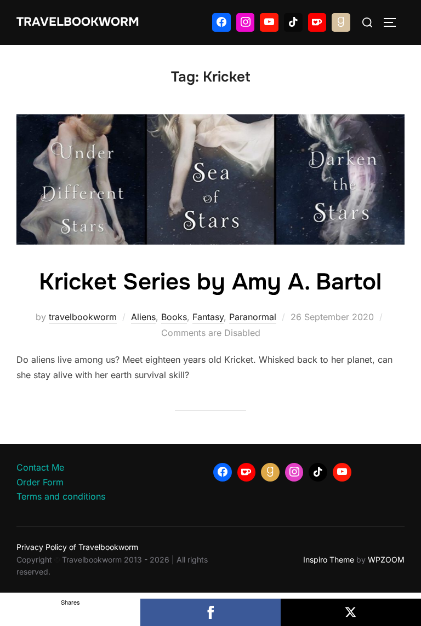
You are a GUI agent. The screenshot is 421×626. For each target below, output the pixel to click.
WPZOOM (386, 559)
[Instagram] (246, 22)
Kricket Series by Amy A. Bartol (210, 282)
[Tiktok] (293, 22)
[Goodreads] (341, 22)
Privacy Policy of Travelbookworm (77, 547)
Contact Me (40, 467)
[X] (351, 612)
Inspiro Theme (328, 559)
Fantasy (208, 316)
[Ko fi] (317, 22)
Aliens (143, 316)
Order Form (40, 482)
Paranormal (252, 316)
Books (174, 316)
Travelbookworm (77, 22)
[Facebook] (221, 22)
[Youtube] (269, 22)
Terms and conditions (60, 496)
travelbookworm (83, 316)
